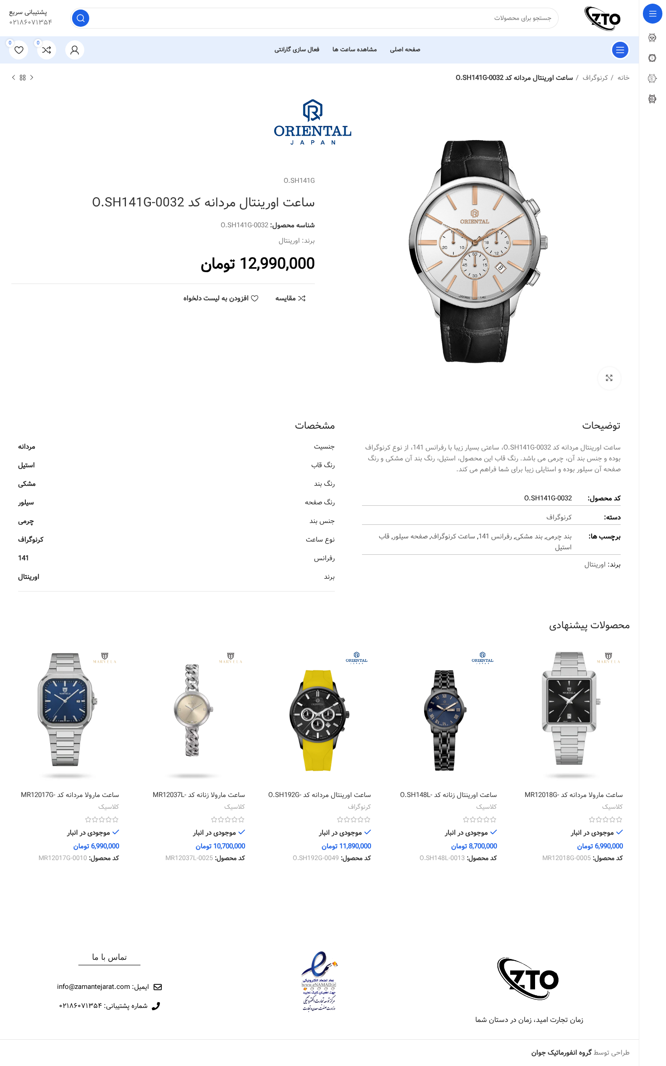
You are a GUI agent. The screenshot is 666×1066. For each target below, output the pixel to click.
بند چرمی (559, 536)
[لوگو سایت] (603, 18)
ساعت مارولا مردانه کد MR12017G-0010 (70, 800)
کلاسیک (612, 807)
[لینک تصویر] (529, 978)
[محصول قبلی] (31, 78)
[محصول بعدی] (13, 78)
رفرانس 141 (495, 536)
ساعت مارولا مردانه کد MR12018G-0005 (574, 800)
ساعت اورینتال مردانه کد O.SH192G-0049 (319, 800)
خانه (623, 78)
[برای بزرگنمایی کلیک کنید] (609, 378)
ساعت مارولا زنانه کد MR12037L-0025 (199, 800)
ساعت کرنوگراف (453, 536)
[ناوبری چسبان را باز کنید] (620, 50)
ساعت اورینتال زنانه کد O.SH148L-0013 (448, 800)
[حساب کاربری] (75, 50)
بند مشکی (529, 536)
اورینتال (289, 240)
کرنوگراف (594, 78)
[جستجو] (80, 18)
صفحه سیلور (410, 536)
